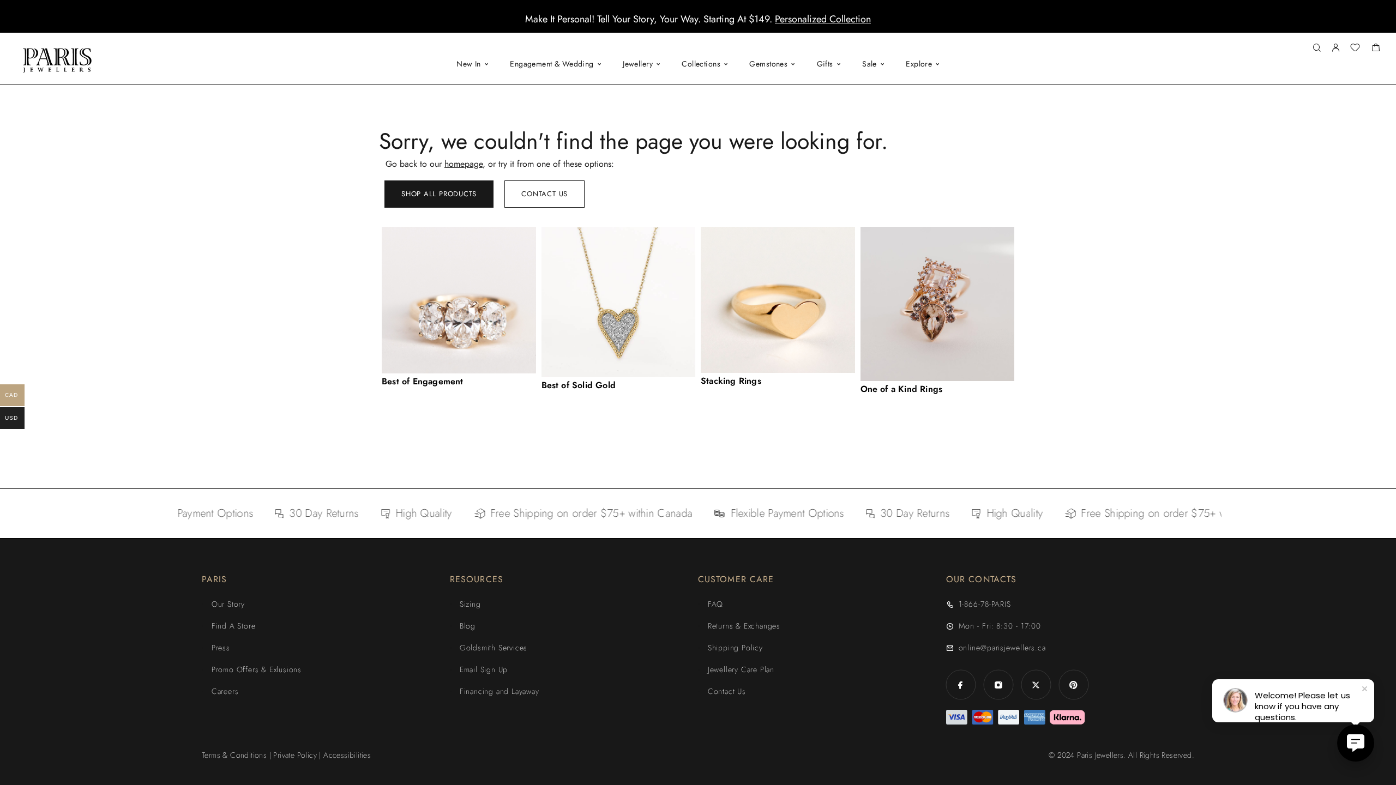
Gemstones (768, 63)
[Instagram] (998, 685)
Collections (701, 63)
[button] (688, 24)
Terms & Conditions (234, 755)
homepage (463, 164)
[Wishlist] (1355, 49)
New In (468, 63)
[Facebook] (960, 685)
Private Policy (295, 755)
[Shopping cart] (1375, 49)
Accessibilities (347, 755)
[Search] (1316, 48)
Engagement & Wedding (551, 63)
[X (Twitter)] (1036, 685)
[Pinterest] (1073, 685)
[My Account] (1335, 48)
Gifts (825, 63)
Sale (869, 63)
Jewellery (638, 63)
